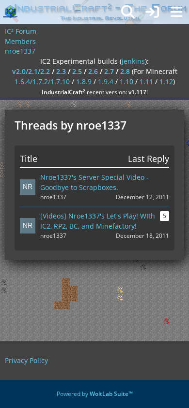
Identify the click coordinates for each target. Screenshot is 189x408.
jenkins (133, 61)
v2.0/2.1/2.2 (31, 71)
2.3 (61, 71)
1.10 (126, 81)
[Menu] (176, 12)
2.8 (125, 71)
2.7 (109, 71)
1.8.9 (84, 81)
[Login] (152, 12)
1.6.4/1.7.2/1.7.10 (42, 81)
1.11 (146, 81)
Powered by (95, 394)
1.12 (166, 81)
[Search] (128, 12)
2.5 (77, 71)
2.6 (93, 71)
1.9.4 (105, 81)
